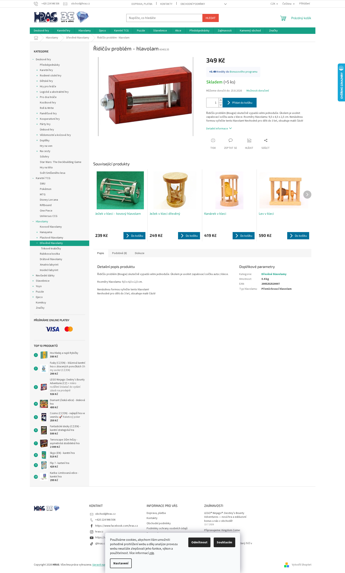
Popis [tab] (100, 253)
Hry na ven (46, 146)
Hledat (210, 18)
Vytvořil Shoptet (301, 565)
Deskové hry (43, 59)
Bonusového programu (243, 72)
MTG (43, 195)
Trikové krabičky (51, 249)
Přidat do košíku (242, 102)
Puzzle (40, 292)
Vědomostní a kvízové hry (55, 135)
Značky (40, 308)
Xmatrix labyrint (49, 265)
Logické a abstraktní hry (54, 92)
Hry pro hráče (48, 86)
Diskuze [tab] (139, 253)
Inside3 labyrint (49, 270)
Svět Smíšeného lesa (52, 173)
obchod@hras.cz (105, 514)
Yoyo (39, 286)
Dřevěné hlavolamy (51, 243)
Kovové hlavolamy (51, 227)
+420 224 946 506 (105, 520)
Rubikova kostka (50, 254)
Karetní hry (46, 70)
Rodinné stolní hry (50, 76)
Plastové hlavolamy (51, 238)
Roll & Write (47, 108)
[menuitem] (41, 30)
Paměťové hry (48, 113)
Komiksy (41, 303)
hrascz (99, 532)
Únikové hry (47, 130)
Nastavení (120, 563)
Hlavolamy (42, 222)
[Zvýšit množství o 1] (221, 100)
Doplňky (45, 141)
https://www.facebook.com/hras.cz (116, 526)
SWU (42, 184)
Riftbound (46, 205)
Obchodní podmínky (192, 4)
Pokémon (45, 189)
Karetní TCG (43, 178)
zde (151, 553)
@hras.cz (100, 544)
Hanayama (46, 232)
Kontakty (166, 4)
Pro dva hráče (48, 97)
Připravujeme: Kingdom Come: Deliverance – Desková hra (222, 532)
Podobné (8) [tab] (119, 253)
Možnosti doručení (258, 91)
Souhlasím (224, 542)
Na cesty (45, 151)
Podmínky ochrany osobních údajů (167, 528)
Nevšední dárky (45, 276)
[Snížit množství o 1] (221, 105)
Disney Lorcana (49, 200)
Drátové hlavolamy (51, 259)
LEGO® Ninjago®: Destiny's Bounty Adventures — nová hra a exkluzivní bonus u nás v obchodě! (225, 517)
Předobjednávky (50, 65)
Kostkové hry (48, 103)
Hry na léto (46, 168)
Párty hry (45, 124)
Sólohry (44, 157)
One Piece (46, 211)
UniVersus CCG (48, 216)
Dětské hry (46, 81)
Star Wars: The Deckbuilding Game (60, 162)
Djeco (39, 297)
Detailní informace (217, 129)
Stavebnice (43, 281)
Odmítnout (199, 542)
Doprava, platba (142, 4)
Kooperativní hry (50, 119)
